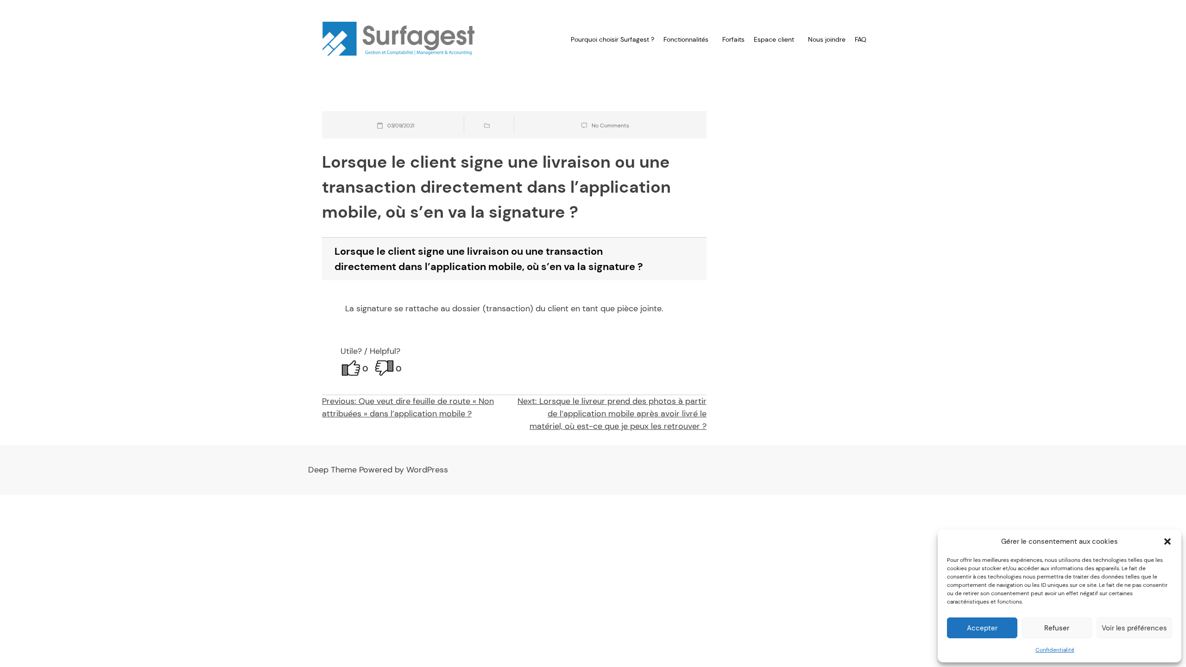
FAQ (860, 39)
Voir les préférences (1134, 628)
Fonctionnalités (685, 39)
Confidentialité (1054, 650)
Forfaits (733, 39)
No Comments (610, 125)
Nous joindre (826, 39)
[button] (1167, 541)
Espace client (774, 39)
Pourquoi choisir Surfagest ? (612, 39)
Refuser (1056, 628)
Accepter (982, 628)
